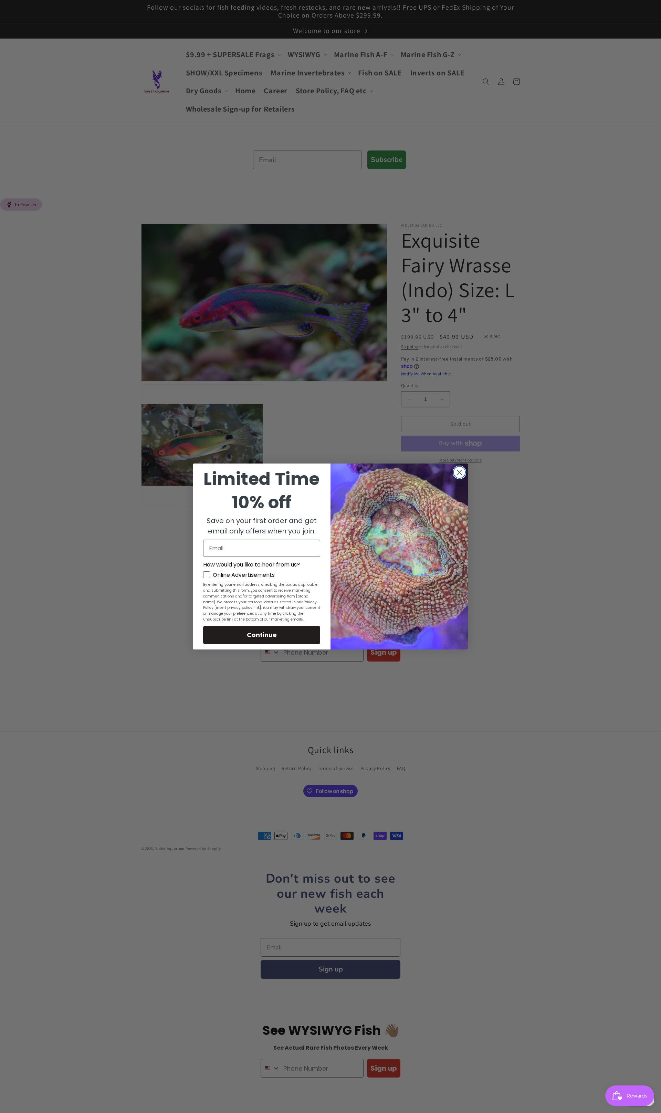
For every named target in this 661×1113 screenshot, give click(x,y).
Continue (262, 635)
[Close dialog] (459, 472)
